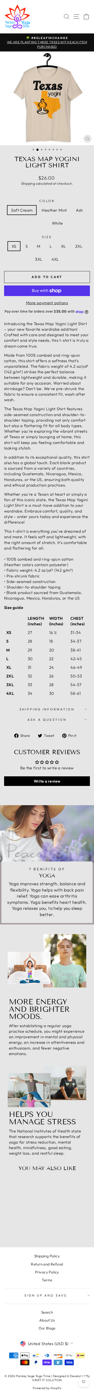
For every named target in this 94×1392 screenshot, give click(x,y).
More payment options (47, 302)
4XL (55, 259)
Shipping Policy (47, 1256)
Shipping (28, 183)
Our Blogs (47, 1328)
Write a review (47, 781)
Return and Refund (47, 1264)
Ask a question (47, 719)
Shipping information (47, 709)
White (57, 223)
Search (47, 1312)
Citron (36, 223)
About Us (47, 1320)
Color (47, 201)
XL (63, 246)
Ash (79, 210)
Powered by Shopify (47, 1388)
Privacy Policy (47, 1272)
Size (47, 237)
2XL (78, 246)
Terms (47, 1280)
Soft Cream (22, 210)
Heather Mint (54, 210)
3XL (38, 259)
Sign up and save (45, 1295)
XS (14, 246)
